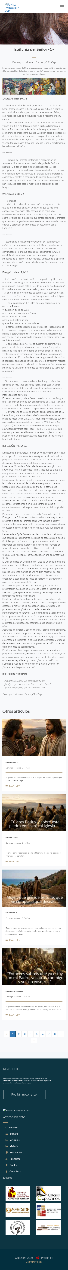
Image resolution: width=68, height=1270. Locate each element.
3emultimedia (34, 1261)
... (61, 1033)
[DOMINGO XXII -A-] (34, 737)
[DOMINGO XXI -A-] (34, 812)
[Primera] (7, 1034)
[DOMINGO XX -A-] (34, 888)
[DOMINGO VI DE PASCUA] (34, 966)
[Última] (34, 1040)
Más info (14, 786)
